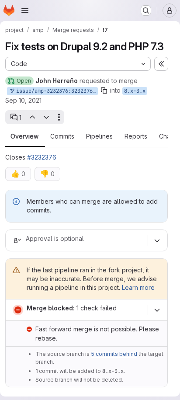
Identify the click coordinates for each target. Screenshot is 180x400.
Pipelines (99, 136)
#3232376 (41, 157)
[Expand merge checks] (157, 310)
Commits (62, 136)
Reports (136, 136)
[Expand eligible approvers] (157, 240)
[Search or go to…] (146, 10)
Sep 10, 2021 (23, 100)
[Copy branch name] (104, 90)
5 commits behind (114, 354)
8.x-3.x (134, 90)
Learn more (138, 287)
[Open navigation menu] (25, 10)
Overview (24, 136)
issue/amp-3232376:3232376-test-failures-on (55, 90)
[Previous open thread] (32, 117)
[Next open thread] (46, 117)
